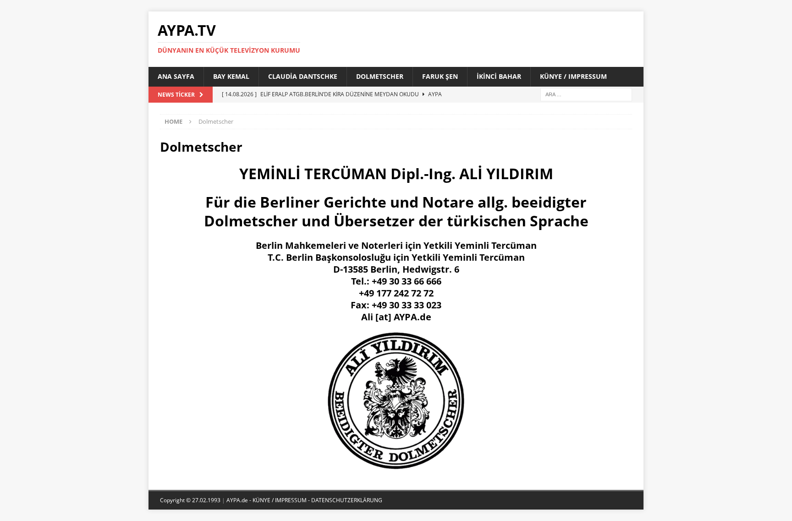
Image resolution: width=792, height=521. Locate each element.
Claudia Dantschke (302, 76)
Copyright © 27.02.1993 (191, 500)
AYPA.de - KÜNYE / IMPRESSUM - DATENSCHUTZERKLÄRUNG (304, 500)
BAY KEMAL (231, 76)
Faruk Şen (440, 76)
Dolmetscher (379, 76)
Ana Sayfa (176, 76)
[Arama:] (586, 93)
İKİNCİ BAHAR (499, 76)
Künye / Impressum (573, 76)
